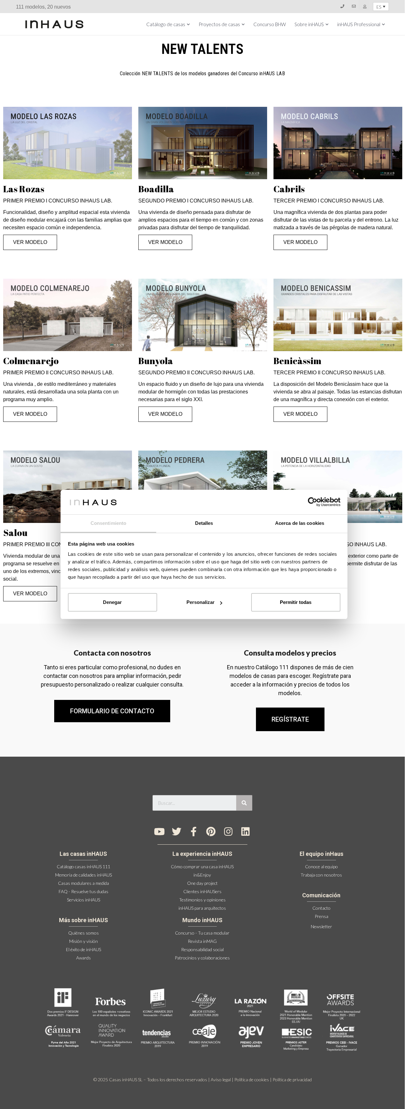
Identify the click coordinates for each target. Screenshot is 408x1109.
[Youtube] (159, 831)
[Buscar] (244, 803)
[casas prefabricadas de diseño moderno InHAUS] (54, 24)
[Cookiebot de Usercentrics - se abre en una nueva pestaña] (312, 502)
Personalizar (200, 602)
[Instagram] (228, 831)
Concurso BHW (269, 24)
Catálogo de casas (165, 24)
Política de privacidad (292, 1079)
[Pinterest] (211, 831)
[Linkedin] (245, 831)
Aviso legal (221, 1079)
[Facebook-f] (194, 831)
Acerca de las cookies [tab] (299, 523)
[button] (290, 719)
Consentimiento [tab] (108, 523)
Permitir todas (295, 602)
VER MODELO (30, 242)
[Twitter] (176, 831)
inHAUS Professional (358, 24)
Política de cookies (251, 1079)
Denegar (112, 602)
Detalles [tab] (204, 523)
